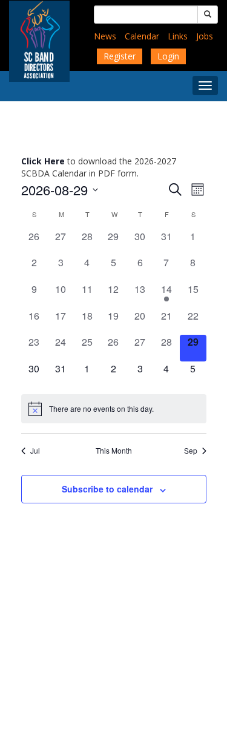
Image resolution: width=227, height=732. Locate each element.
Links (178, 36)
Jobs (204, 36)
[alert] (113, 408)
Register (120, 56)
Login (168, 56)
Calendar (142, 36)
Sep (190, 450)
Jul (35, 450)
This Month (114, 450)
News (105, 36)
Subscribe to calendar (107, 489)
